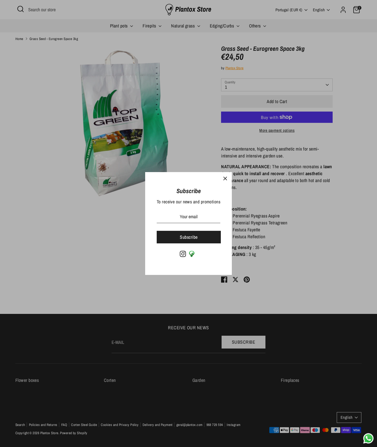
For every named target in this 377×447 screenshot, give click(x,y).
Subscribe (188, 237)
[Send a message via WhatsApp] (368, 438)
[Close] (225, 178)
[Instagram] (183, 254)
